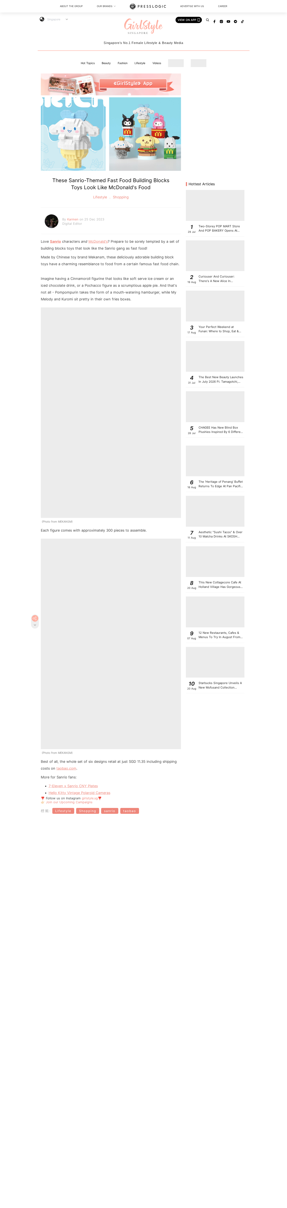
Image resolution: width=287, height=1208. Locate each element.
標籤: (46, 811)
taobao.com (66, 768)
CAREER (222, 6)
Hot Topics (88, 63)
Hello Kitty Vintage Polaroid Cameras (79, 793)
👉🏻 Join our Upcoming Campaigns (66, 802)
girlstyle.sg (90, 798)
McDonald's (98, 241)
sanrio (109, 811)
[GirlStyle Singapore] (143, 26)
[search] (207, 20)
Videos (156, 63)
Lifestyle (140, 63)
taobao (129, 811)
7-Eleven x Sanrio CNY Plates (73, 786)
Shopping (120, 197)
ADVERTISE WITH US (192, 6)
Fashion (122, 63)
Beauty (106, 63)
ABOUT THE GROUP (71, 6)
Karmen (73, 219)
